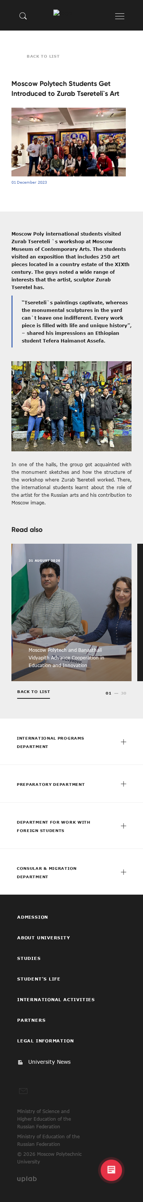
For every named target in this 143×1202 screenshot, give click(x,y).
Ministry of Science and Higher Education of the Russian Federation (44, 1118)
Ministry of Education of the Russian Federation (48, 1140)
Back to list (43, 56)
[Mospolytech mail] (23, 1091)
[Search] (23, 15)
